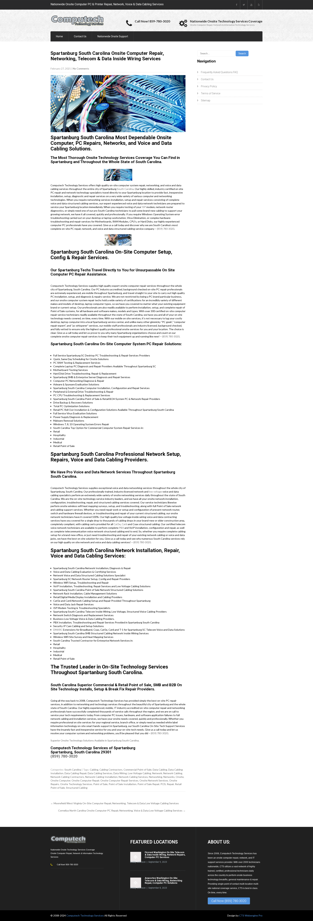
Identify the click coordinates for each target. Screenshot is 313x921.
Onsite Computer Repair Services (119, 780)
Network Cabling (172, 773)
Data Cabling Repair (75, 773)
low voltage (155, 491)
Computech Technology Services (85, 915)
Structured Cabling (76, 787)
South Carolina (125, 188)
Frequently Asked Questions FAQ (219, 72)
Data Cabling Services (100, 773)
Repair (170, 784)
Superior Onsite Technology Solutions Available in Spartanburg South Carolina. (95, 740)
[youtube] (251, 4)
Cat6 (124, 524)
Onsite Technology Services (76, 784)
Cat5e (117, 524)
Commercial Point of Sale (138, 769)
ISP (144, 207)
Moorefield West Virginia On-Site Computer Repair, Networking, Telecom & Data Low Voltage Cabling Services (115, 803)
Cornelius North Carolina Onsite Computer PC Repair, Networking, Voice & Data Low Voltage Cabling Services (121, 810)
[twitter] (244, 4)
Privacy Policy (209, 86)
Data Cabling (160, 769)
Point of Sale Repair (148, 784)
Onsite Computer (60, 780)
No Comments (81, 68)
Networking (155, 776)
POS (163, 784)
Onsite (180, 776)
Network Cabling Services (133, 776)
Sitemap (205, 100)
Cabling (94, 769)
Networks (169, 776)
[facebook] (236, 4)
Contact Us (80, 36)
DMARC (57, 629)
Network (157, 773)
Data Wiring (120, 773)
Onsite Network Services (153, 780)
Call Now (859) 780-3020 (228, 901)
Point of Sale (100, 784)
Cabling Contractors (110, 769)
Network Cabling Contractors (67, 776)
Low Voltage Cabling (139, 773)
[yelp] (258, 4)
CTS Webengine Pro (250, 915)
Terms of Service (210, 93)
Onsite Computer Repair (85, 780)
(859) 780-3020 (165, 228)
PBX (121, 527)
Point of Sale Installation (122, 784)
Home (59, 36)
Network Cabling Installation (101, 776)
